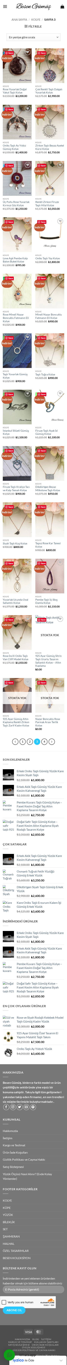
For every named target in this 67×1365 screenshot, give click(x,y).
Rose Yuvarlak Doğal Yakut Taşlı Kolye (15, 91)
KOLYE (35, 19)
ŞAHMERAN (11, 1236)
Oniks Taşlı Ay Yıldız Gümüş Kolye (14, 147)
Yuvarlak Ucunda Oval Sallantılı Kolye (15, 601)
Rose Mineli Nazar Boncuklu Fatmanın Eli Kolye (16, 318)
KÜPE (7, 1207)
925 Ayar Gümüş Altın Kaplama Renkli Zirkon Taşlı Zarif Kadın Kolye (16, 722)
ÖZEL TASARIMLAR (16, 1250)
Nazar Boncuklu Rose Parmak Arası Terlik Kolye (47, 722)
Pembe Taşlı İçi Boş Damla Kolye (46, 601)
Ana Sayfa (19, 19)
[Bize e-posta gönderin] (26, 1107)
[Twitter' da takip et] (20, 1107)
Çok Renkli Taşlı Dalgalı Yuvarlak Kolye (48, 91)
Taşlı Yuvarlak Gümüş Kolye (15, 376)
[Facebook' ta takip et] (6, 1107)
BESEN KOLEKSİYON (17, 1258)
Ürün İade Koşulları (15, 1152)
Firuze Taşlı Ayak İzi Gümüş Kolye (46, 432)
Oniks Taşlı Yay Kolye (47, 258)
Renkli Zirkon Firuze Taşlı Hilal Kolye (47, 203)
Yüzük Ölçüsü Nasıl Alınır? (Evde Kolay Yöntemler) (27, 1176)
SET (5, 1229)
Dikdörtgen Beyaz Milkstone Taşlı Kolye (47, 488)
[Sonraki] (52, 742)
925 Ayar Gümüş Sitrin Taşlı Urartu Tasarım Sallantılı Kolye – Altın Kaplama (48, 660)
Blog (35, 1339)
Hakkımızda (10, 1131)
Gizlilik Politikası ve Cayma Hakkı (24, 1159)
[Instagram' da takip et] (13, 1107)
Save (10, 53)
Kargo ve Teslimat (14, 1145)
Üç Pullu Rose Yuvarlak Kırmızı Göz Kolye (16, 203)
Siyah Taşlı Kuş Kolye (15, 543)
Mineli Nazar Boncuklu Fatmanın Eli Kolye (48, 316)
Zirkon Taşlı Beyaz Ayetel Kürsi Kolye (49, 147)
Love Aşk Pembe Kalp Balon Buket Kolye (15, 260)
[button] (5, 6)
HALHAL (8, 1243)
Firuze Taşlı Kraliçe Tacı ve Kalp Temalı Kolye (16, 488)
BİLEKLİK (9, 1222)
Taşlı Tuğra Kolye (45, 374)
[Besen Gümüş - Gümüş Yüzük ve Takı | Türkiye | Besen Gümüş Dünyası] (33, 6)
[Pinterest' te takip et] (33, 1107)
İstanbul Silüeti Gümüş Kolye (16, 432)
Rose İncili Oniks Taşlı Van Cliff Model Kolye (15, 657)
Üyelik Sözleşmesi (33, 1347)
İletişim (7, 1138)
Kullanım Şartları (46, 1342)
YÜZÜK (8, 1214)
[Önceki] (15, 742)
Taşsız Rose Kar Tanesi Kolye (48, 545)
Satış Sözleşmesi (13, 1166)
